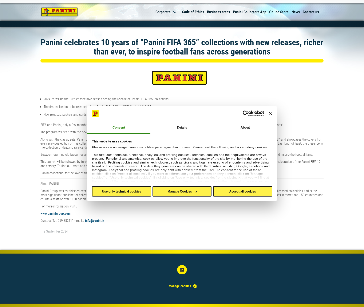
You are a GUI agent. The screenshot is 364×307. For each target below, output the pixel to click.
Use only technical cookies (121, 191)
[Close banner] (270, 113)
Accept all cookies (242, 191)
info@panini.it (94, 220)
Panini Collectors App (249, 11)
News (296, 11)
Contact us (311, 11)
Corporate (163, 11)
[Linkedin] (182, 270)
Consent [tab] (118, 127)
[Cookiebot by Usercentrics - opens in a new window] (245, 113)
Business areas (218, 11)
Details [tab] (182, 127)
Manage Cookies (179, 191)
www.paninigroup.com (55, 213)
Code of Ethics (193, 11)
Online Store (279, 11)
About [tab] (245, 127)
